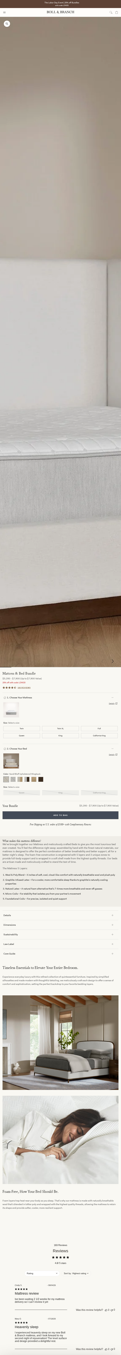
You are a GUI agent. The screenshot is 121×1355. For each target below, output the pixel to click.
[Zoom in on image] (7, 24)
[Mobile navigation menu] (7, 12)
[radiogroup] (60, 732)
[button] (112, 661)
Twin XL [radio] (60, 728)
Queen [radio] (21, 735)
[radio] (6, 779)
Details (112, 703)
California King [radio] (99, 735)
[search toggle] (111, 12)
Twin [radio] (22, 728)
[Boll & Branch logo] (60, 12)
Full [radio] (99, 728)
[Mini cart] (116, 12)
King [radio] (60, 735)
